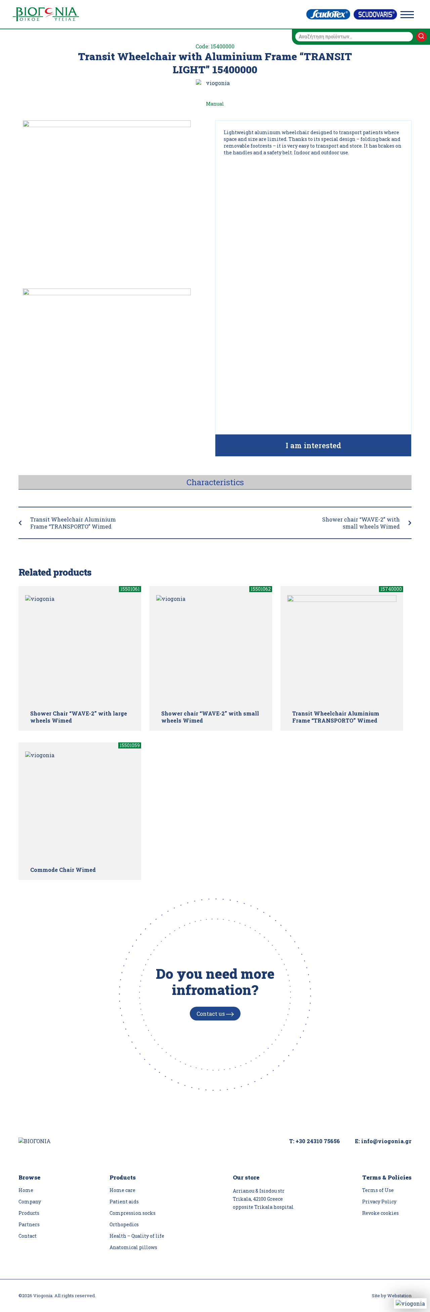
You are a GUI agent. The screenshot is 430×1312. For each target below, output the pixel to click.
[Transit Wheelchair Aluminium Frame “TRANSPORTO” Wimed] (341, 649)
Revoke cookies (380, 1213)
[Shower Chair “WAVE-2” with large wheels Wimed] (79, 649)
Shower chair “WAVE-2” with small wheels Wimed (361, 523)
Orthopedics (124, 1224)
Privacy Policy (379, 1201)
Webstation (399, 1295)
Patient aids (124, 1201)
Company (29, 1201)
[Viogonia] (46, 14)
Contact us (211, 1013)
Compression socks (133, 1213)
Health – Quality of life (137, 1236)
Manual (215, 104)
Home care (122, 1190)
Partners (29, 1224)
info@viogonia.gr (386, 1141)
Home (25, 1190)
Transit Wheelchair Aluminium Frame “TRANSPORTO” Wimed (73, 523)
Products (28, 1213)
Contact (27, 1236)
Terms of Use (378, 1190)
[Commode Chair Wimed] (79, 806)
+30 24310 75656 (318, 1141)
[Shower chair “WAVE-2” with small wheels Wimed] (210, 649)
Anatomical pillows (133, 1247)
